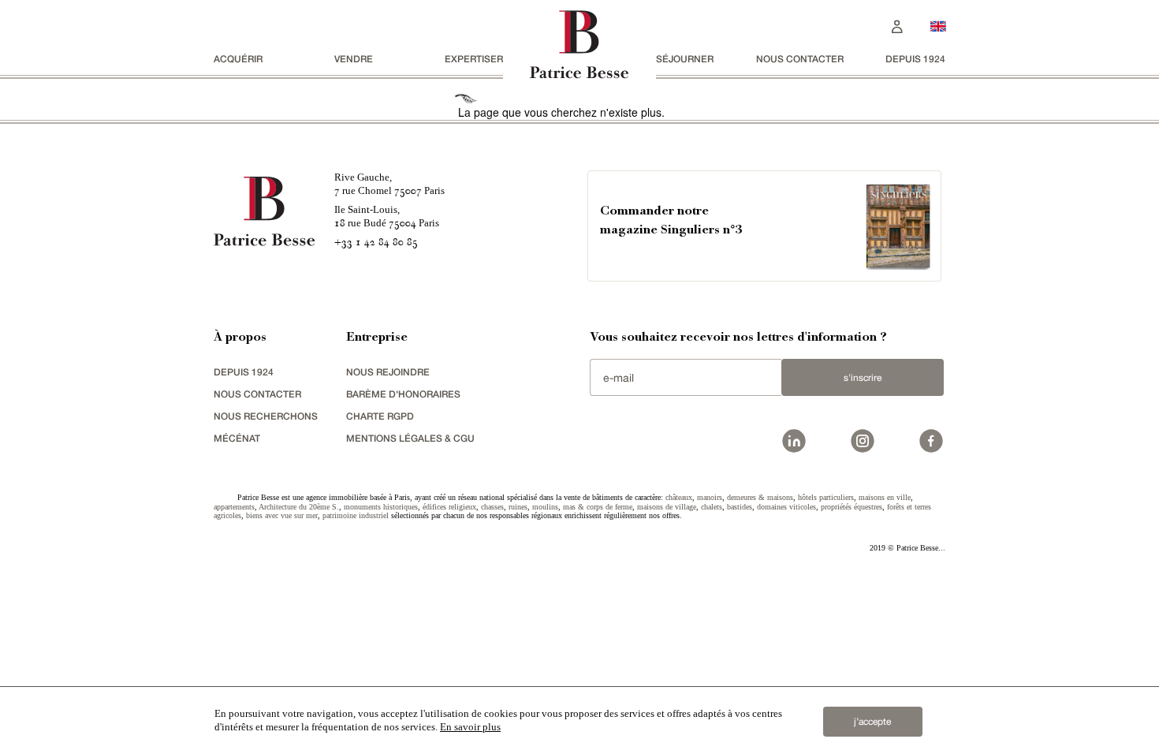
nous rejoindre (388, 372)
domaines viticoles (786, 506)
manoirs (709, 497)
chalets (711, 506)
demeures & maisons (760, 497)
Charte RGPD (380, 416)
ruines (518, 506)
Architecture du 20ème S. (299, 506)
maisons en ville (885, 497)
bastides (739, 506)
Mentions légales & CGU (410, 438)
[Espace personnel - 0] (897, 25)
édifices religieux (449, 506)
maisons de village (666, 506)
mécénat (237, 438)
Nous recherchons (266, 416)
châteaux (678, 497)
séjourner (685, 59)
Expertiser (474, 59)
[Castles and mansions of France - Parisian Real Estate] (938, 26)
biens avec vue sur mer (282, 515)
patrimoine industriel (355, 515)
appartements (234, 506)
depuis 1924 (915, 59)
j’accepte (872, 721)
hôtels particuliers (826, 497)
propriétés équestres (851, 506)
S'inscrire (862, 377)
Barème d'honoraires (403, 394)
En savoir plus (470, 727)
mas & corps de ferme (597, 506)
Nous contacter (800, 59)
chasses (492, 506)
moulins (545, 506)
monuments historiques (381, 506)
